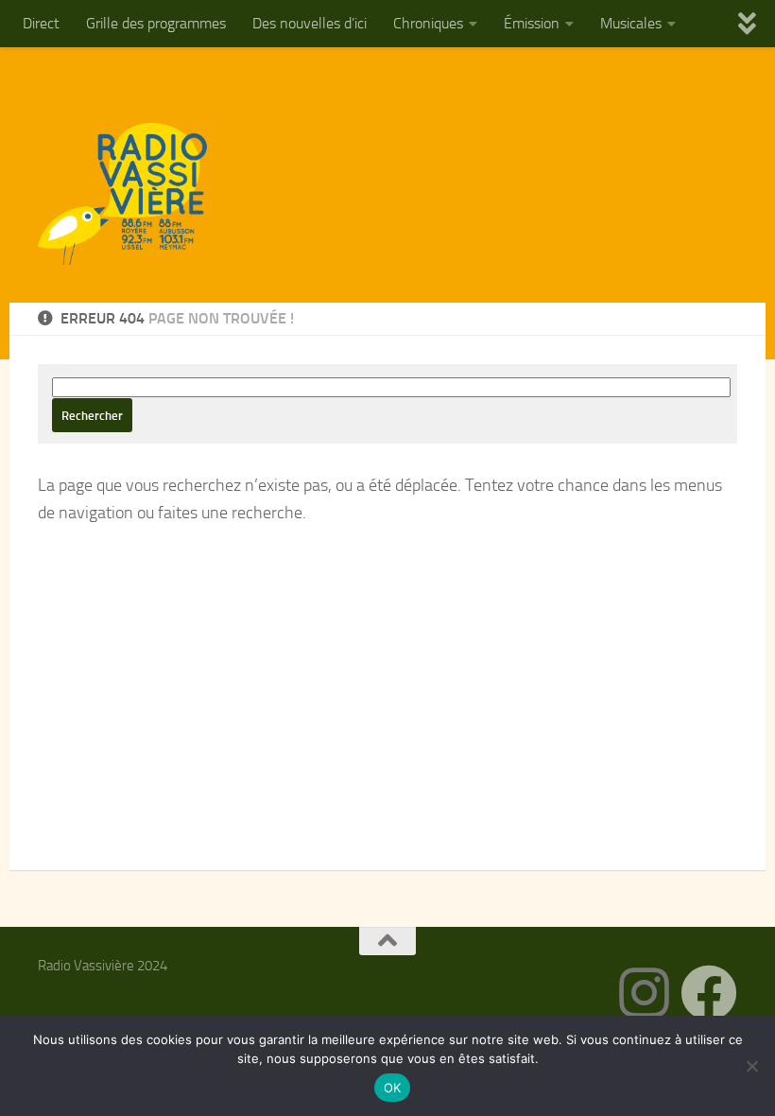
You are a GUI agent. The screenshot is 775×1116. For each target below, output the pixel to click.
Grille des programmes (156, 23)
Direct (41, 23)
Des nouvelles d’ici (309, 23)
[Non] (751, 1065)
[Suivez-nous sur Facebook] (708, 993)
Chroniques (428, 23)
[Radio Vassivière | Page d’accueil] (133, 194)
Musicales (631, 23)
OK (393, 1087)
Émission (532, 23)
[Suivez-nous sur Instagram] (644, 993)
